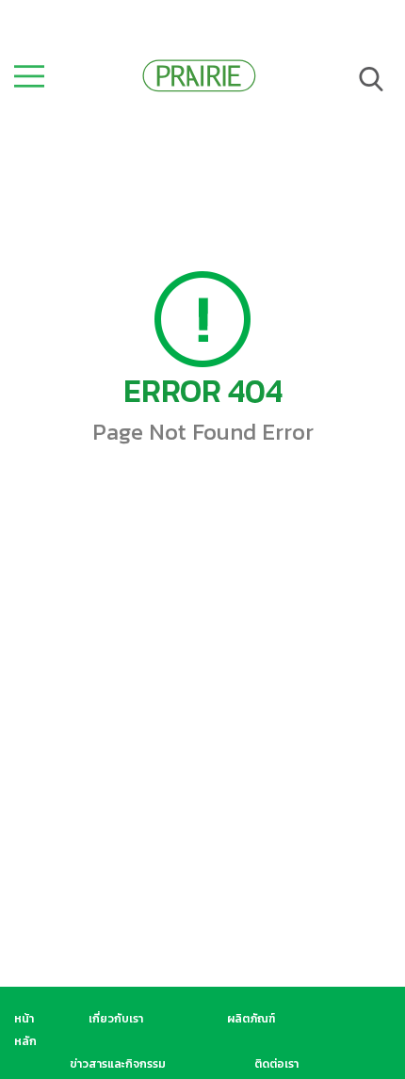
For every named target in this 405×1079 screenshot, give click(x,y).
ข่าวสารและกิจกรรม (118, 1063)
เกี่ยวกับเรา (116, 1018)
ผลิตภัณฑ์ (251, 1018)
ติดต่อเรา (276, 1063)
